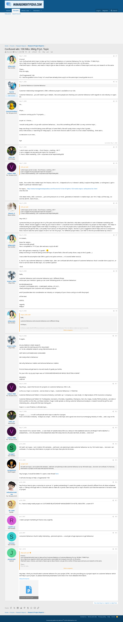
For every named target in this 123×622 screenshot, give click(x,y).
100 (26, 52)
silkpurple (9, 52)
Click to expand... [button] (68, 330)
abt (29, 52)
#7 (116, 235)
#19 (116, 533)
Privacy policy (102, 617)
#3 (116, 101)
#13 (116, 427)
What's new (25, 10)
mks (39, 52)
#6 (116, 203)
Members (36, 10)
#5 (116, 163)
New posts (8, 14)
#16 (116, 482)
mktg (43, 52)
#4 (116, 147)
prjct (48, 52)
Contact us (83, 617)
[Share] (114, 56)
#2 (116, 82)
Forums (16, 10)
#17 (116, 500)
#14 (116, 444)
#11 (116, 383)
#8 (116, 271)
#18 (116, 516)
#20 (116, 549)
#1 (116, 56)
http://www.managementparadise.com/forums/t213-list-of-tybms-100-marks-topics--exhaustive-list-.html (62, 189)
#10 (116, 336)
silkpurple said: (25, 553)
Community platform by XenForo (61, 620)
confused (34, 52)
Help (108, 617)
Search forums (16, 14)
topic (52, 52)
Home (8, 10)
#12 (116, 411)
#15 (116, 460)
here (57, 474)
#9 (116, 311)
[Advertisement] (61, 29)
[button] (30, 10)
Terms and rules (92, 617)
